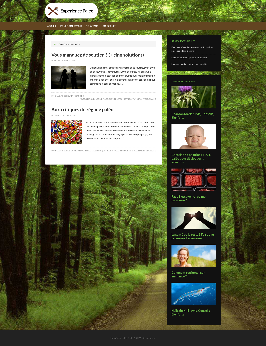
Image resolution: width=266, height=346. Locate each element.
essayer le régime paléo (120, 99)
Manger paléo (77, 96)
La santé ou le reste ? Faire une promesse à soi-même (192, 236)
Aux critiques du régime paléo (82, 109)
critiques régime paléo (97, 99)
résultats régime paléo (145, 151)
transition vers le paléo (144, 99)
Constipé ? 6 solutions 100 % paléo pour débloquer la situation (191, 158)
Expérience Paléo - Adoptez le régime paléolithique (133, 10)
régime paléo (126, 151)
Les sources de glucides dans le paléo (189, 64)
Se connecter (149, 338)
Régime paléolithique (80, 151)
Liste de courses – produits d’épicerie (189, 57)
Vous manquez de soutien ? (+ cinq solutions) (97, 54)
